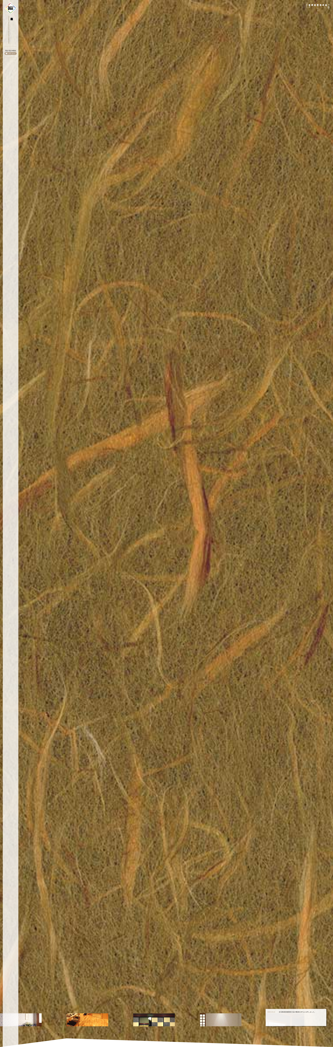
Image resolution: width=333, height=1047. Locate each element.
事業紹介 (312, 10)
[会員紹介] (320, 10)
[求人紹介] (323, 10)
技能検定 (315, 10)
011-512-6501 (10, 51)
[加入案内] (326, 10)
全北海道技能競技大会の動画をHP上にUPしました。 (297, 1012)
